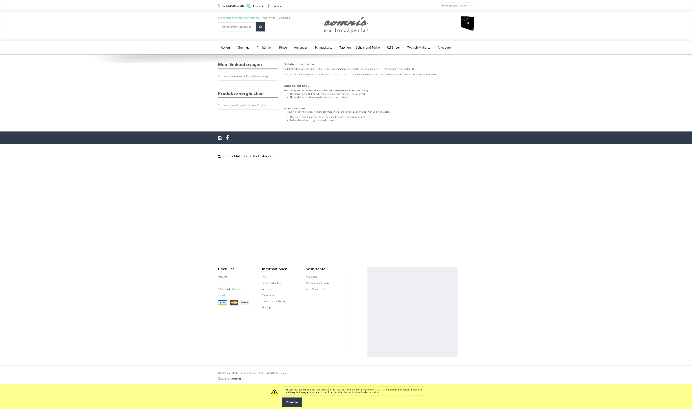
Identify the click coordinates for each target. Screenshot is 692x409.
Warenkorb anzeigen (317, 283)
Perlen (221, 283)
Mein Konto (269, 17)
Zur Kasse (284, 17)
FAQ (264, 276)
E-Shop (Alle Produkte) (230, 289)
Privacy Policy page (298, 392)
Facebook (277, 6)
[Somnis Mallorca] (346, 25)
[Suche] (260, 26)
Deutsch (462, 5)
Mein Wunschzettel (316, 289)
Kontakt (222, 295)
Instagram (258, 6)
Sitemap (266, 307)
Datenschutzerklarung (274, 301)
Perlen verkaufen (271, 283)
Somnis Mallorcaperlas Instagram (248, 156)
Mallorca (222, 276)
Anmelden (311, 276)
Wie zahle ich (269, 289)
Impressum (268, 295)
